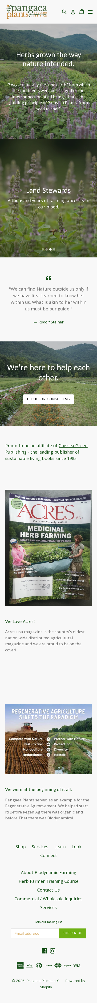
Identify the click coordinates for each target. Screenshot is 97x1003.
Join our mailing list (48, 922)
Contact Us (48, 890)
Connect (48, 855)
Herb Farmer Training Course (48, 881)
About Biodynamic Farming (48, 872)
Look (76, 846)
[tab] (43, 249)
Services (40, 846)
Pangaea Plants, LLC (42, 980)
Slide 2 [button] (46, 249)
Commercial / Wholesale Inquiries (48, 898)
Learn (60, 846)
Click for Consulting (48, 399)
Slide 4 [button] (54, 249)
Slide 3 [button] (50, 249)
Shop (21, 846)
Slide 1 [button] (43, 249)
